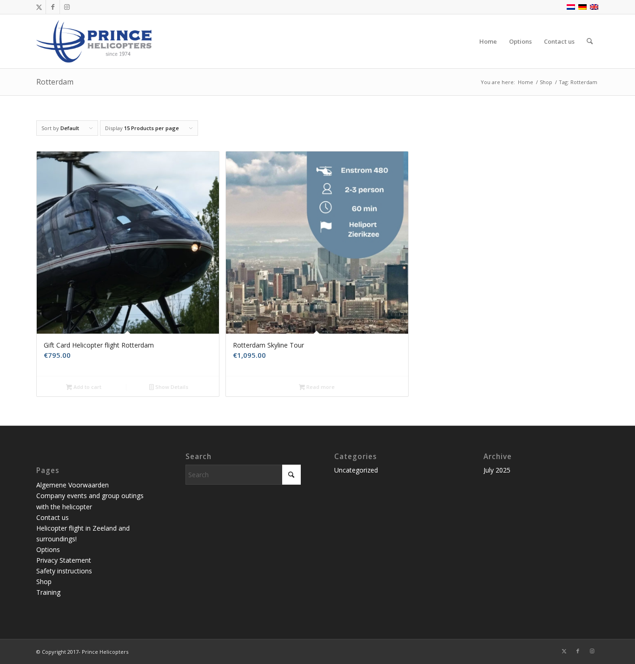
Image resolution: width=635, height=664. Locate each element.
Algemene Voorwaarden (72, 484)
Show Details (171, 386)
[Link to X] (39, 7)
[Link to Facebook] (53, 7)
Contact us (52, 517)
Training (48, 592)
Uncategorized (356, 470)
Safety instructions (64, 570)
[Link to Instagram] (67, 7)
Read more (320, 386)
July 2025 (496, 470)
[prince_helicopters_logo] (95, 41)
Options (48, 549)
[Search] (590, 41)
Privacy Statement (63, 560)
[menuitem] (488, 41)
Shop (44, 581)
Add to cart (86, 386)
